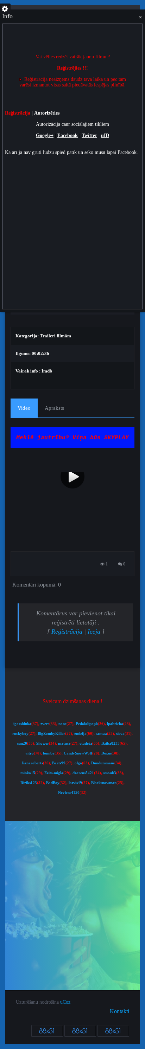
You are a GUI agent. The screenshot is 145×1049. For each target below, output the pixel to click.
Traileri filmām (55, 335)
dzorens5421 (83, 773)
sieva (120, 734)
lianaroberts (32, 763)
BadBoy (52, 783)
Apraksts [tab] (54, 408)
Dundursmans (102, 763)
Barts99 (58, 763)
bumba (49, 753)
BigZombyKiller (51, 734)
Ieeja (94, 631)
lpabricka (115, 724)
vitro (29, 753)
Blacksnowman (103, 783)
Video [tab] (24, 408)
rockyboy (20, 734)
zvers (44, 724)
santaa (101, 734)
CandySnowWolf (78, 753)
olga (78, 763)
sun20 (22, 743)
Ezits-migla (53, 773)
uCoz (65, 1002)
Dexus (106, 753)
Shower (42, 743)
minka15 (27, 773)
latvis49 (75, 783)
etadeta (86, 743)
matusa (64, 743)
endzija (80, 734)
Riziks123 (28, 783)
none (62, 724)
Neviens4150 (69, 793)
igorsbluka (22, 724)
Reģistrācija (66, 631)
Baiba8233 (110, 743)
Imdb (47, 371)
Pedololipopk (87, 724)
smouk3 (109, 773)
